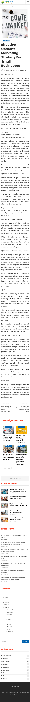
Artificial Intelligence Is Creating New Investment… (18, 490)
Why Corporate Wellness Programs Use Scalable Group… (19, 504)
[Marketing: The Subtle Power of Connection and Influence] (8, 448)
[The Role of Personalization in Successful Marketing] (8, 430)
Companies (6, 661)
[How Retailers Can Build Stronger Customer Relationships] (4, 520)
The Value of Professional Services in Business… (17, 511)
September (10, 612)
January (9, 631)
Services (5, 678)
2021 (6, 607)
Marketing (7, 40)
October (9, 610)
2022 (5, 605)
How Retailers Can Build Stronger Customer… (17, 518)
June (8, 619)
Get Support (15, 687)
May (8, 622)
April (8, 624)
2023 (5, 602)
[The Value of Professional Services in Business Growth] (4, 512)
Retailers (5, 676)
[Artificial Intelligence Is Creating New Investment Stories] (4, 491)
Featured (5, 664)
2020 (5, 634)
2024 (5, 600)
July (8, 617)
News (4, 673)
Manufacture (6, 667)
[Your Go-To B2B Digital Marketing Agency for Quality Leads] (21, 430)
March (9, 627)
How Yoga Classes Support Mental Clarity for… (18, 497)
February (9, 629)
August (9, 614)
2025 (5, 597)
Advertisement (7, 655)
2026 (5, 595)
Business (5, 658)
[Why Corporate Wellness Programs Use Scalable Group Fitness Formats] (4, 505)
